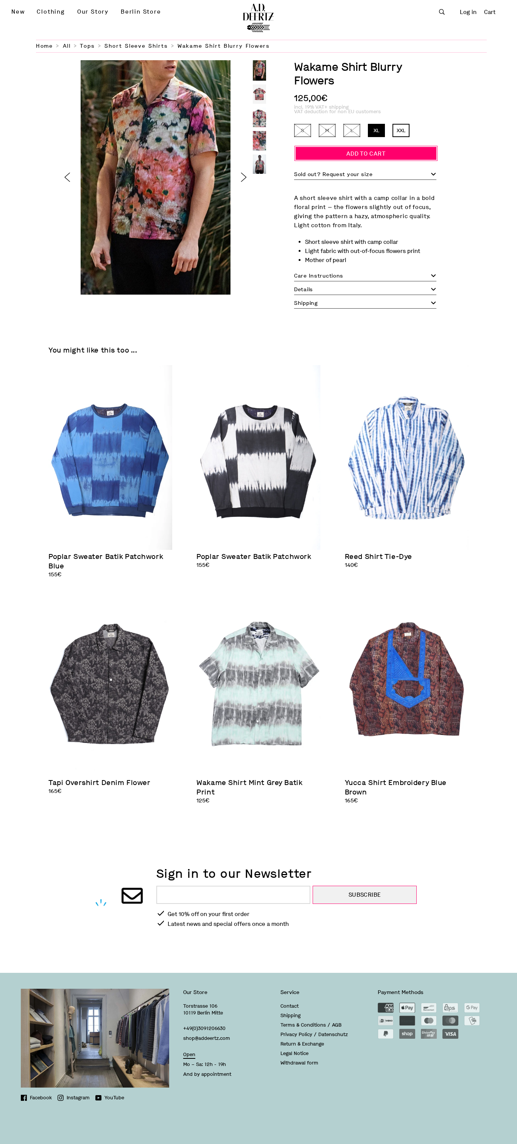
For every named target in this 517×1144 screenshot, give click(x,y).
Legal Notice (294, 1053)
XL (376, 130)
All (67, 46)
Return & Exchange (302, 1044)
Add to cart (365, 154)
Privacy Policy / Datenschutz (314, 1034)
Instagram (78, 1097)
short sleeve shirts (136, 46)
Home (44, 46)
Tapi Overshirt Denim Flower (99, 782)
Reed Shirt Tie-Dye (378, 556)
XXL (401, 130)
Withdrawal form (299, 1063)
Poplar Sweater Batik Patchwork (253, 556)
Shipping (290, 1015)
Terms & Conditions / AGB (310, 1025)
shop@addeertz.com (206, 1038)
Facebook (41, 1097)
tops (87, 46)
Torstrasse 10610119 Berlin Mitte (203, 1009)
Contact (289, 1006)
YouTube (114, 1097)
